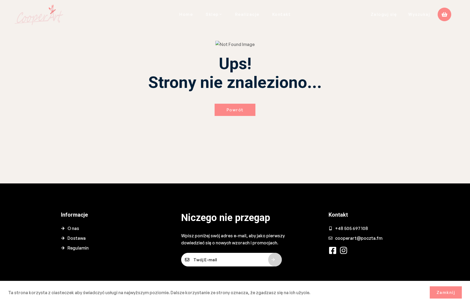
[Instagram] (343, 250)
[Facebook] (333, 250)
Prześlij (275, 259)
